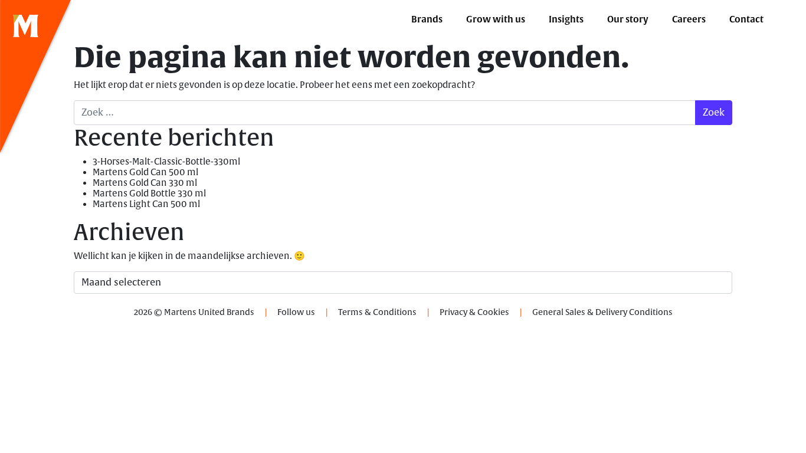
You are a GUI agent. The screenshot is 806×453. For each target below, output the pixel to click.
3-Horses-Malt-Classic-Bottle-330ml (166, 162)
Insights (566, 19)
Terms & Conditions (377, 312)
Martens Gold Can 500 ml (145, 172)
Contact (746, 19)
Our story (627, 19)
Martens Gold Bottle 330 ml (149, 193)
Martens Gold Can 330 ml (145, 183)
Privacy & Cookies (474, 312)
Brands (427, 19)
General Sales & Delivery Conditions (602, 312)
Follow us (296, 312)
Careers (689, 19)
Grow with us (495, 19)
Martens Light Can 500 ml (146, 204)
